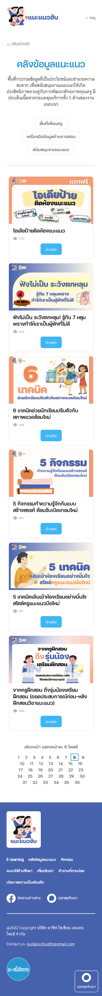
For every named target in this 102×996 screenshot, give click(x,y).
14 (61, 763)
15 (70, 763)
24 (20, 776)
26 (40, 776)
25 (30, 776)
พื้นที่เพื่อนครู (51, 123)
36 (77, 782)
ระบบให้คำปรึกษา (19, 870)
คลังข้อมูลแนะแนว (42, 859)
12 (41, 763)
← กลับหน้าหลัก (18, 43)
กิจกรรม (67, 859)
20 (50, 770)
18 (30, 770)
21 (61, 770)
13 (51, 763)
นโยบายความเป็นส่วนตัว (25, 882)
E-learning (15, 859)
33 (45, 782)
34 (56, 782)
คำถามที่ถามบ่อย (71, 870)
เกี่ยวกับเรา (45, 870)
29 (71, 776)
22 (70, 770)
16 (80, 763)
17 (21, 770)
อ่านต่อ (51, 249)
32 (34, 782)
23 (80, 770)
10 (22, 763)
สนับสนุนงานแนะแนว (51, 149)
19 (40, 770)
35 (66, 782)
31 (24, 782)
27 (50, 776)
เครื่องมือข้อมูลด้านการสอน (51, 136)
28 (61, 776)
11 (31, 763)
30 (82, 776)
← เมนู (90, 17)
